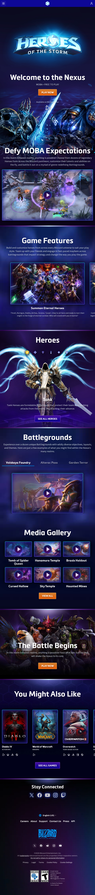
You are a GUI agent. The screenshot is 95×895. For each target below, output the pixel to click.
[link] (47, 108)
